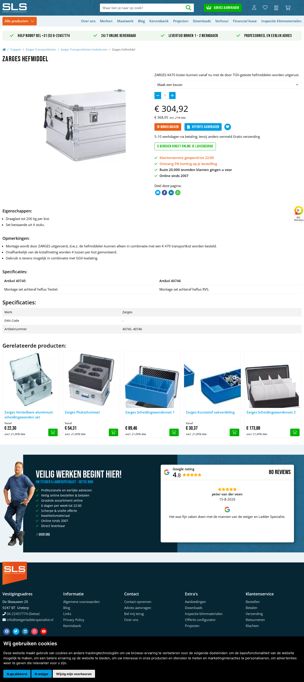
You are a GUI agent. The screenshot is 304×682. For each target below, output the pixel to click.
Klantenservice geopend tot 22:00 (187, 157)
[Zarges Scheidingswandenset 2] (273, 379)
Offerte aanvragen (205, 127)
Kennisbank (159, 21)
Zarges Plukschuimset (82, 412)
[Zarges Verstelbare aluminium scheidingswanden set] (31, 379)
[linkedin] (25, 626)
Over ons (88, 21)
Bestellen (253, 601)
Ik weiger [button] (42, 674)
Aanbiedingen (195, 601)
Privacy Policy (73, 619)
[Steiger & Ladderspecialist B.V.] (32, 7)
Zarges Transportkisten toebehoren (84, 49)
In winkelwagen (168, 127)
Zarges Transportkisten (41, 49)
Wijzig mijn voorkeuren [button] (74, 674)
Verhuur (222, 21)
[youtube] (43, 626)
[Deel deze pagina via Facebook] (164, 192)
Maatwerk (125, 21)
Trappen (15, 49)
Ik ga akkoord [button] (17, 674)
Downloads (202, 21)
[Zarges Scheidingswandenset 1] (152, 379)
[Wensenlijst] (265, 8)
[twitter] (16, 626)
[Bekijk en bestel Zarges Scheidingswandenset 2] (295, 432)
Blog (141, 21)
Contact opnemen (137, 601)
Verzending (254, 613)
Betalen (251, 607)
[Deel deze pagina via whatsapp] (177, 192)
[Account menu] (254, 7)
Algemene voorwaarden (81, 601)
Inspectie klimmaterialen (281, 21)
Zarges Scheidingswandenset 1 (150, 412)
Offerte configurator (200, 619)
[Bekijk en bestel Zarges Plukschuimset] (113, 432)
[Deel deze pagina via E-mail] (157, 192)
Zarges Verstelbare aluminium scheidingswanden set (28, 414)
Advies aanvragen (226, 8)
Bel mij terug (134, 613)
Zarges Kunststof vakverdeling (210, 412)
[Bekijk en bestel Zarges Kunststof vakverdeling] (234, 432)
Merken (106, 21)
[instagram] (35, 626)
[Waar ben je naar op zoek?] (188, 8)
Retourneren (255, 619)
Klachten (252, 625)
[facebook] (7, 626)
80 (271, 472)
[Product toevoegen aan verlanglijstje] (227, 127)
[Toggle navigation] (19, 21)
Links (67, 613)
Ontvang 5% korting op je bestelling (188, 163)
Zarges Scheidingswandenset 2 (271, 412)
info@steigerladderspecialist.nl (30, 619)
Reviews (283, 472)
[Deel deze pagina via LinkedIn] (171, 192)
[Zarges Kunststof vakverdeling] (212, 379)
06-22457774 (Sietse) (23, 613)
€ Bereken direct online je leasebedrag (185, 146)
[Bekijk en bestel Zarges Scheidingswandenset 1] (174, 432)
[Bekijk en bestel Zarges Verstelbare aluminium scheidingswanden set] (53, 432)
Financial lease (245, 21)
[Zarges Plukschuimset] (91, 379)
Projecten (180, 21)
